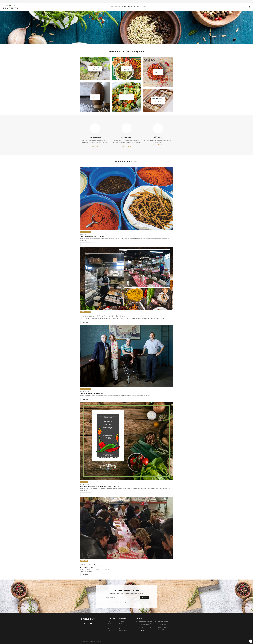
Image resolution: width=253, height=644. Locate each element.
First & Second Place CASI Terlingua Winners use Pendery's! (99, 486)
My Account (121, 621)
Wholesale (129, 6)
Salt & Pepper (95, 96)
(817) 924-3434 (161, 629)
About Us (117, 6)
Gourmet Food (126, 68)
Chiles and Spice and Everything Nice (92, 236)
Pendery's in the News (86, 231)
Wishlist (120, 628)
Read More (85, 244)
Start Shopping (126, 146)
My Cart (120, 623)
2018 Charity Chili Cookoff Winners (91, 565)
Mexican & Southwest (126, 96)
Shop (109, 621)
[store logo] (10, 7)
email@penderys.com (143, 628)
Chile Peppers (158, 71)
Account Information (123, 625)
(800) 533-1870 (142, 630)
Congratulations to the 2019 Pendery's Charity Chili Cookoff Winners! (102, 316)
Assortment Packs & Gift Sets (157, 99)
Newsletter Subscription (124, 630)
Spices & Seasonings (95, 68)
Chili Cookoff (137, 6)
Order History (122, 627)
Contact (144, 6)
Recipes (124, 6)
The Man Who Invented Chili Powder (91, 393)
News (109, 625)
